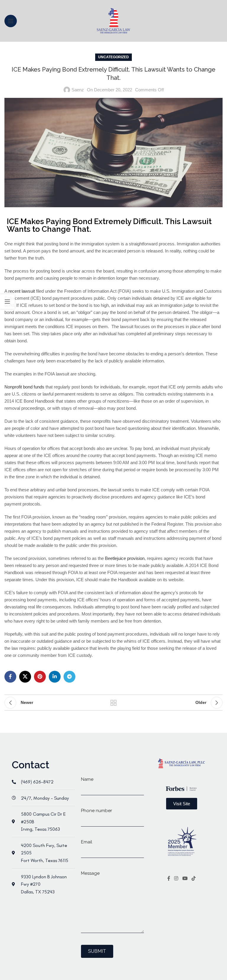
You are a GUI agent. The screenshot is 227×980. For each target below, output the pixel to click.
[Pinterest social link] (40, 677)
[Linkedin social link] (55, 677)
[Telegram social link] (69, 677)
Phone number (96, 810)
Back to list (113, 703)
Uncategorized (113, 57)
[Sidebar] (7, 301)
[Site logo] (113, 20)
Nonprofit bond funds (24, 386)
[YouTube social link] (184, 878)
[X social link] (25, 677)
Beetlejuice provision (125, 558)
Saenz (78, 89)
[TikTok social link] (193, 878)
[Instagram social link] (176, 878)
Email (86, 842)
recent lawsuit (21, 291)
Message (90, 873)
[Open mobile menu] (10, 21)
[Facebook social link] (10, 677)
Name (87, 779)
